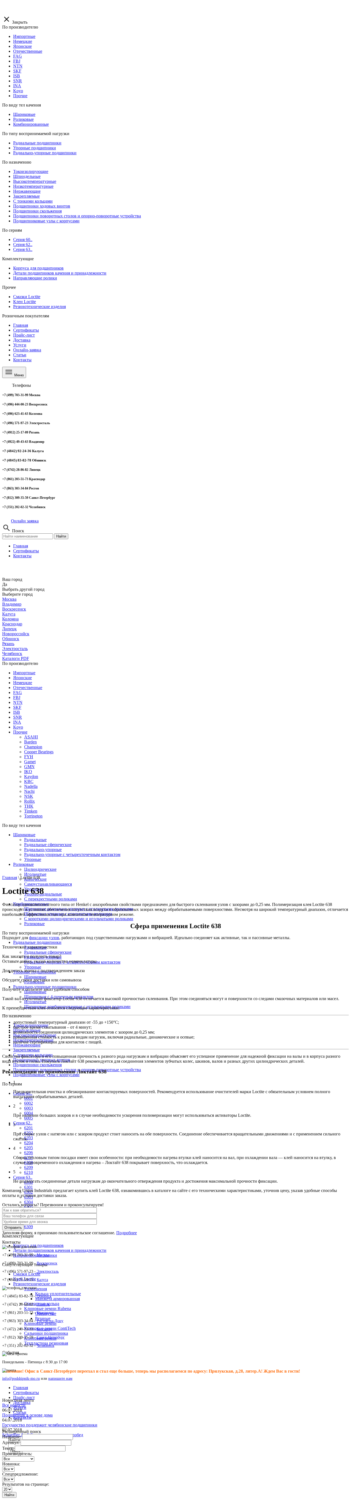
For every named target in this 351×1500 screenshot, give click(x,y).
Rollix (29, 801)
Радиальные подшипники (37, 942)
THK (28, 806)
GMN (29, 766)
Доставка (21, 340)
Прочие (20, 732)
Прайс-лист (24, 335)
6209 (28, 1167)
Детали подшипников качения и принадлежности (59, 1250)
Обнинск (10, 638)
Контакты (22, 359)
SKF (17, 707)
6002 (28, 1103)
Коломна (10, 619)
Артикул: (10, 1442)
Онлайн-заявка (27, 350)
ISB (16, 712)
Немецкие (22, 682)
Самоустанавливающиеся (48, 884)
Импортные (24, 672)
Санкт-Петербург (51, 1337)
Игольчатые (35, 874)
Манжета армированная (57, 1298)
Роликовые (34, 923)
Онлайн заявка (25, 521)
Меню (18, 375)
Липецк (9, 628)
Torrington (33, 816)
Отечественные (27, 687)
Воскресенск (14, 609)
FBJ (16, 697)
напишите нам (60, 1378)
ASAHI (31, 737)
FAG (17, 692)
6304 (28, 1202)
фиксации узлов (44, 937)
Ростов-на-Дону (50, 1321)
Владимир (11, 604)
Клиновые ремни (40, 1323)
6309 (28, 1226)
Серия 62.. (22, 1123)
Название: (11, 1436)
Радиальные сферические (48, 952)
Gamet (30, 761)
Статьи (19, 354)
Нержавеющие (27, 1045)
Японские (22, 677)
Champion (33, 747)
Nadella (31, 786)
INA (17, 722)
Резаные (42, 1318)
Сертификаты (26, 330)
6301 (28, 1187)
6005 (28, 1118)
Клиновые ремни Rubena (47, 1308)
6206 (28, 1152)
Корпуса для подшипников (38, 1245)
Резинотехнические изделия (39, 1283)
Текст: (8, 1448)
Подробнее (126, 1232)
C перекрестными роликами (50, 899)
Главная (20, 325)
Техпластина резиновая (46, 1343)
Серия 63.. (22, 1177)
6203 (28, 1137)
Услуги (19, 345)
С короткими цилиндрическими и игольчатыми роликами (78, 918)
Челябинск (12, 653)
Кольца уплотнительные (58, 1293)
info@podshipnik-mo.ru (21, 1378)
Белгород (44, 1329)
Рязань (8, 643)
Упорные (32, 967)
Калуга (8, 614)
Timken (30, 811)
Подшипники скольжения (37, 1064)
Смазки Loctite (26, 1274)
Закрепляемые (26, 1050)
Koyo (18, 727)
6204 (28, 1142)
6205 (28, 1147)
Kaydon (31, 776)
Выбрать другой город (23, 589)
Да (4, 584)
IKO (28, 771)
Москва (9, 599)
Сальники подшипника (46, 1333)
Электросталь (15, 648)
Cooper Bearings (38, 751)
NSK (28, 796)
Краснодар (12, 624)
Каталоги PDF (15, 658)
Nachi (29, 791)
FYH (28, 756)
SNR (17, 717)
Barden (30, 742)
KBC (28, 781)
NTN (17, 702)
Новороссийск (15, 633)
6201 (28, 1128)
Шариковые (24, 834)
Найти (61, 536)
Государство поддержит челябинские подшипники (49, 1425)
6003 (28, 1108)
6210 (28, 1172)
